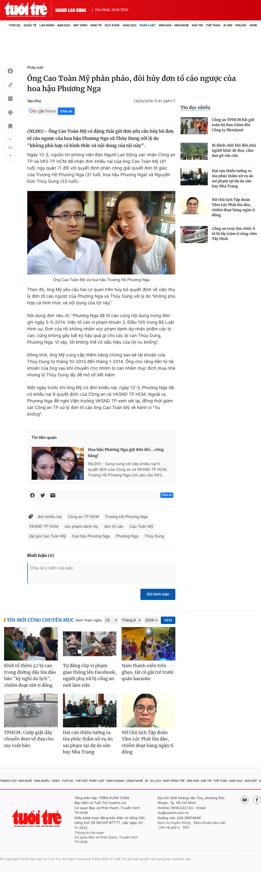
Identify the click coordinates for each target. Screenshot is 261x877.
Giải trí (197, 25)
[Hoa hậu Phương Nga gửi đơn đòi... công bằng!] (58, 463)
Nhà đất (251, 781)
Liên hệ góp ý (169, 827)
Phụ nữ (241, 25)
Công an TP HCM (83, 516)
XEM (168, 620)
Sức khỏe (112, 25)
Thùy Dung (154, 536)
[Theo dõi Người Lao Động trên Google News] (42, 111)
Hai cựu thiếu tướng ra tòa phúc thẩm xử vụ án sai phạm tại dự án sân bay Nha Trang (232, 178)
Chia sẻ (66, 111)
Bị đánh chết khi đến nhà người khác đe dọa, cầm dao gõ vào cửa (234, 150)
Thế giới (81, 781)
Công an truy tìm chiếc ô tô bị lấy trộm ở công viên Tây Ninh (234, 233)
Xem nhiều (42, 781)
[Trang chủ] (5, 25)
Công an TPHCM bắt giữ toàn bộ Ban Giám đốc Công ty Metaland (233, 124)
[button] (10, 139)
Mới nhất (25, 781)
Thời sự (15, 25)
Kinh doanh (115, 781)
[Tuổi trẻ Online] (37, 818)
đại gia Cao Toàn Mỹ (47, 536)
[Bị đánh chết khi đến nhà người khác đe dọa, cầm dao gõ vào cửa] (194, 151)
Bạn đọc (64, 25)
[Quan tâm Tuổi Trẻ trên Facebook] (257, 800)
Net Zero (81, 25)
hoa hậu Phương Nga (91, 536)
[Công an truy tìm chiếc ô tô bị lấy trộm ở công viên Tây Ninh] (194, 234)
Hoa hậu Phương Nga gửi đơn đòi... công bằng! (126, 452)
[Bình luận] (10, 99)
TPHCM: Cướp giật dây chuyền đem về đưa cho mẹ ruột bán (29, 739)
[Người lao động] (71, 9)
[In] (10, 113)
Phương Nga (127, 536)
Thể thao (213, 25)
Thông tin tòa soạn (89, 833)
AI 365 (227, 25)
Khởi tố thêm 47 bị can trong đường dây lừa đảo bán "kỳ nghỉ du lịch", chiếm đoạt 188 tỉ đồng (30, 675)
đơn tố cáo (113, 526)
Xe (146, 781)
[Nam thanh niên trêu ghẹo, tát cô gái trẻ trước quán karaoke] (148, 644)
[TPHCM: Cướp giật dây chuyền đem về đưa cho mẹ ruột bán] (31, 710)
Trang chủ (8, 781)
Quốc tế (30, 25)
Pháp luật (147, 25)
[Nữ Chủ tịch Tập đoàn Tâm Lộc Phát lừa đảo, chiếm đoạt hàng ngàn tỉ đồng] (194, 205)
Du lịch (155, 781)
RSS (186, 827)
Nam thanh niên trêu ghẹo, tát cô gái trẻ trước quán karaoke (148, 672)
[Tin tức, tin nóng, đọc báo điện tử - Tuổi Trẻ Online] (30, 9)
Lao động (47, 25)
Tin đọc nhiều (195, 107)
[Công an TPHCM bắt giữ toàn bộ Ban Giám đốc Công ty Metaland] (194, 125)
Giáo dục (130, 25)
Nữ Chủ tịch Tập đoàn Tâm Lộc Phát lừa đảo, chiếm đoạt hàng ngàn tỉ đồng (233, 207)
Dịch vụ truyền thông (174, 823)
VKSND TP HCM (44, 526)
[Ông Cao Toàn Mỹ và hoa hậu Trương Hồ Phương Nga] (101, 232)
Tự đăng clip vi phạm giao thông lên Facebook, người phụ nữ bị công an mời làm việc (89, 675)
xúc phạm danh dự (81, 526)
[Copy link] (10, 85)
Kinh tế (96, 25)
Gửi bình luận (158, 594)
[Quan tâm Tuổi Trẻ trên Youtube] (245, 800)
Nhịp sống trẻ (174, 781)
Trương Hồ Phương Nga (126, 516)
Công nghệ (134, 781)
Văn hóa (192, 781)
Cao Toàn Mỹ (141, 526)
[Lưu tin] (10, 127)
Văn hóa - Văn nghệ (174, 25)
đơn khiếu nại (50, 516)
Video (55, 781)
